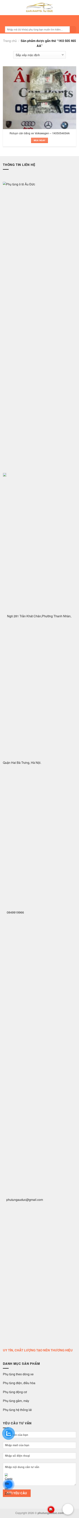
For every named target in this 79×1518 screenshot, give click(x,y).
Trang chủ (10, 40)
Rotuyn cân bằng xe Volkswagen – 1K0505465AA (40, 133)
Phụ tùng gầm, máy (16, 1400)
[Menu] (38, 20)
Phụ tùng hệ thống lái (17, 1409)
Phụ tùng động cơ (15, 1392)
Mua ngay (39, 140)
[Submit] (73, 29)
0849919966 (15, 912)
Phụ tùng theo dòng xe (18, 1374)
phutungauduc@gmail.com (24, 1199)
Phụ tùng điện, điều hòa (19, 1383)
